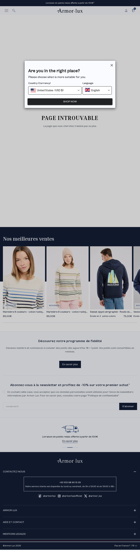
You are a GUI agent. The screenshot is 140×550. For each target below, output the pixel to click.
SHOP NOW (70, 101)
